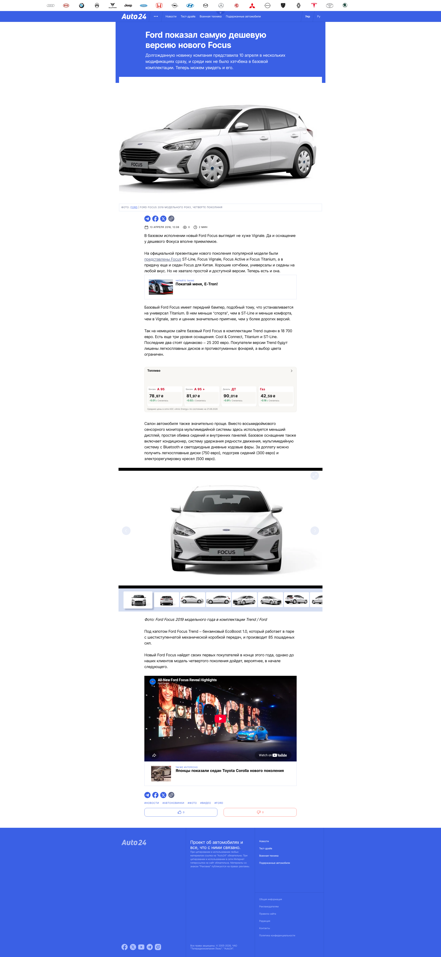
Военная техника (211, 16)
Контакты (264, 928)
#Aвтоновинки (173, 803)
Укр (307, 16)
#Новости (151, 803)
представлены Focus (162, 259)
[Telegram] (150, 947)
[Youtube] (141, 947)
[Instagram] (158, 947)
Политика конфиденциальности (277, 935)
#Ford (218, 803)
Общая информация (270, 899)
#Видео (205, 803)
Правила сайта (267, 913)
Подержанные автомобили (243, 16)
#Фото (192, 803)
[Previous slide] (126, 530)
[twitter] (163, 219)
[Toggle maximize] (314, 475)
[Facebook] (124, 947)
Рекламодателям (269, 906)
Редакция (264, 921)
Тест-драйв (188, 16)
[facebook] (155, 219)
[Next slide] (314, 530)
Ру (318, 16)
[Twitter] (133, 947)
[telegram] (147, 219)
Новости (171, 16)
